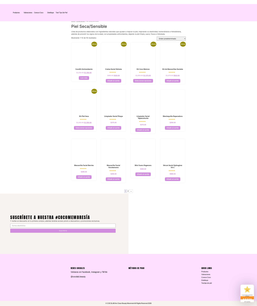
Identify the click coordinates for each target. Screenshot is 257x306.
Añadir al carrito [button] (113, 81)
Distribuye (50, 13)
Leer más (83, 78)
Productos (16, 13)
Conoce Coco (38, 13)
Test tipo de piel (61, 13)
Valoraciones (28, 13)
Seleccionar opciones (143, 81)
